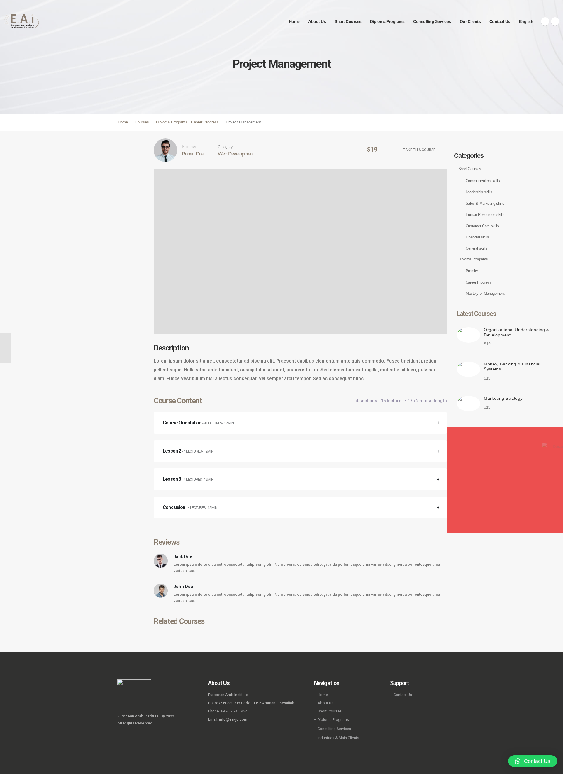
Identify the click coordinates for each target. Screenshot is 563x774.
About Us (317, 21)
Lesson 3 (188, 479)
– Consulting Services (332, 728)
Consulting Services (432, 21)
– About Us (323, 703)
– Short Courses (328, 711)
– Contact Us (401, 694)
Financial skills (477, 237)
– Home (321, 694)
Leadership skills (479, 192)
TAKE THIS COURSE (419, 150)
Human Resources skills (485, 214)
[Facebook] (545, 21)
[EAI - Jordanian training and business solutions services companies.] (22, 21)
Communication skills (483, 181)
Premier (472, 271)
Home (294, 21)
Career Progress (479, 282)
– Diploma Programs (331, 719)
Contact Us (499, 21)
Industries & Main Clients (338, 738)
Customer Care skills (482, 226)
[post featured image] (468, 335)
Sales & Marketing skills (485, 203)
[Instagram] (555, 21)
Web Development (236, 154)
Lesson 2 (188, 451)
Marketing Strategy (503, 398)
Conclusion (190, 507)
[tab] (300, 423)
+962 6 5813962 (234, 711)
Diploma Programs (387, 21)
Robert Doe (193, 154)
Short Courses (348, 21)
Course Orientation (198, 423)
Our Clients (470, 21)
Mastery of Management (485, 293)
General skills (476, 248)
